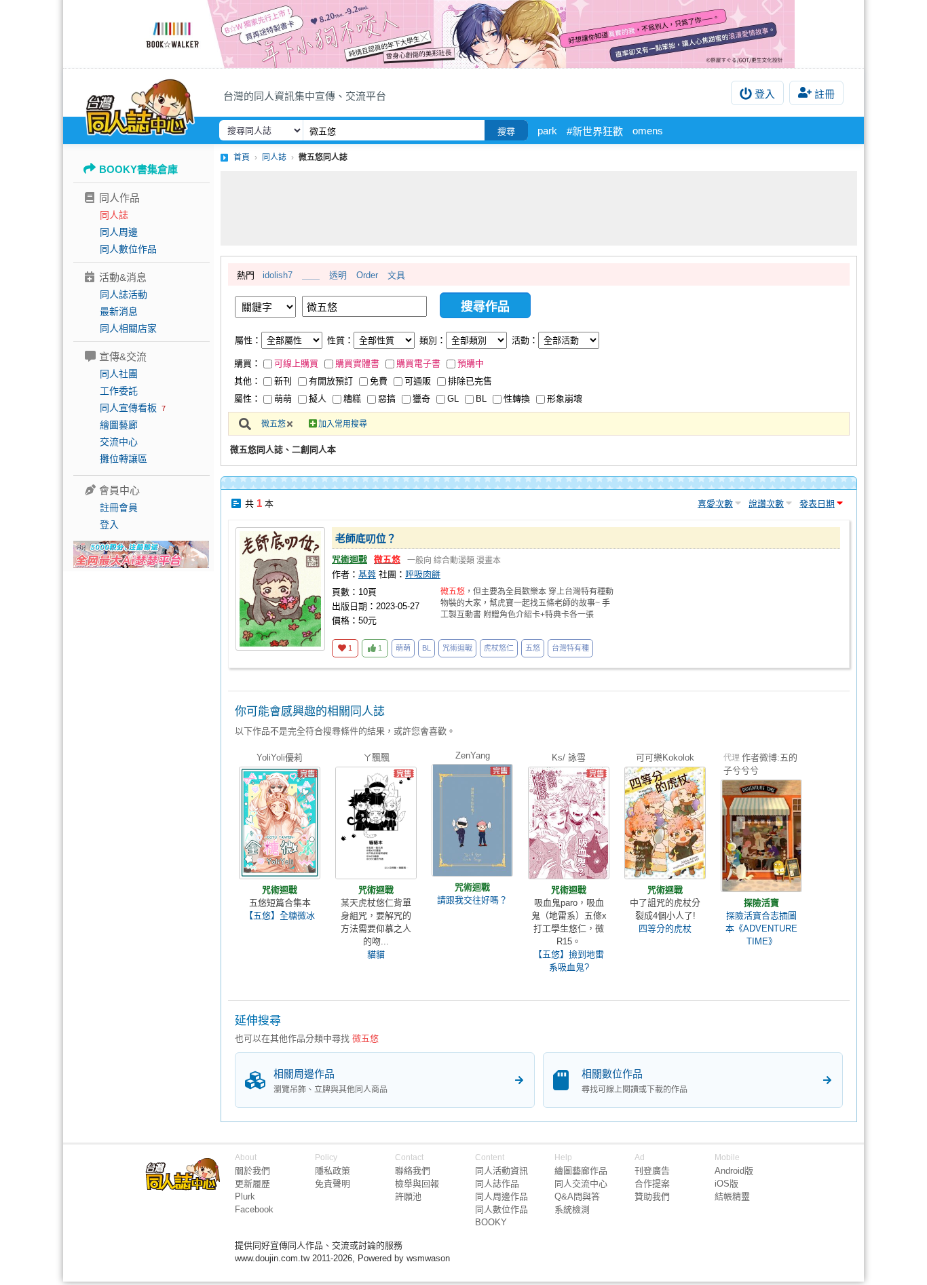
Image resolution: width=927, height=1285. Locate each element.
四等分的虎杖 (665, 928)
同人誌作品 (497, 1183)
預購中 (470, 363)
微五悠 (273, 424)
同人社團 (119, 373)
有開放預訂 (331, 381)
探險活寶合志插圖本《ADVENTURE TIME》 (761, 928)
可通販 (417, 381)
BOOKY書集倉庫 (138, 169)
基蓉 (367, 574)
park (547, 130)
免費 (378, 381)
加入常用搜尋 (342, 424)
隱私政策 (332, 1171)
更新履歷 (252, 1183)
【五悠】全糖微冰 (279, 915)
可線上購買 (296, 363)
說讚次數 (766, 504)
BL (481, 399)
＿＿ (311, 275)
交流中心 (119, 441)
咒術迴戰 (349, 559)
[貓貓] (376, 823)
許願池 (408, 1196)
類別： (432, 340)
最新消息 (119, 311)
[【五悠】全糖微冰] (279, 823)
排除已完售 (470, 381)
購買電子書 (418, 363)
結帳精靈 (732, 1196)
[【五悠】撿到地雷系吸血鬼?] (568, 823)
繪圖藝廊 (119, 424)
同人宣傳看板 (128, 407)
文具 (396, 275)
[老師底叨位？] (280, 589)
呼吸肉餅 (422, 574)
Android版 (734, 1171)
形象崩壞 (564, 399)
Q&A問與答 (577, 1196)
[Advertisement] (539, 208)
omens (647, 130)
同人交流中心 (580, 1183)
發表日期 (817, 504)
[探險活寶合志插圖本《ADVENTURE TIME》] (761, 836)
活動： (525, 340)
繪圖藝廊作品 (580, 1171)
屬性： (248, 340)
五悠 (532, 648)
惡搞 (387, 399)
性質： (340, 340)
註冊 (824, 94)
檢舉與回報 (417, 1183)
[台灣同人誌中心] (140, 105)
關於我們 (252, 1171)
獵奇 (421, 399)
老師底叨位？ (365, 538)
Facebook (254, 1209)
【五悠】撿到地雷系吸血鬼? (568, 960)
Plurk (245, 1196)
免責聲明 (332, 1183)
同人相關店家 (128, 328)
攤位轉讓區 (123, 458)
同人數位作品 (128, 249)
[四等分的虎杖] (665, 823)
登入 (765, 94)
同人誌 (114, 215)
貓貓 (376, 954)
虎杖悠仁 (499, 648)
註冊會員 (119, 507)
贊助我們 (652, 1196)
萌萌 (283, 399)
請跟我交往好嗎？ (472, 900)
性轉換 (517, 399)
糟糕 (352, 399)
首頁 (241, 157)
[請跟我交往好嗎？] (472, 820)
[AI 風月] (141, 560)
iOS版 (726, 1183)
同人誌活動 (123, 294)
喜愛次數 (715, 504)
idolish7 (277, 275)
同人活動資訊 (501, 1171)
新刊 (283, 381)
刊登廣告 (652, 1171)
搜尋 (506, 131)
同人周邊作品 (501, 1196)
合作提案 (652, 1183)
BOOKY (491, 1222)
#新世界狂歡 (595, 131)
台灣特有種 (570, 648)
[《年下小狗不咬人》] (463, 34)
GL (453, 399)
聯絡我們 (412, 1171)
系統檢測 (572, 1209)
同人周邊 (119, 232)
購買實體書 (357, 363)
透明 (338, 275)
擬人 (317, 399)
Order (367, 275)
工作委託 (119, 390)
